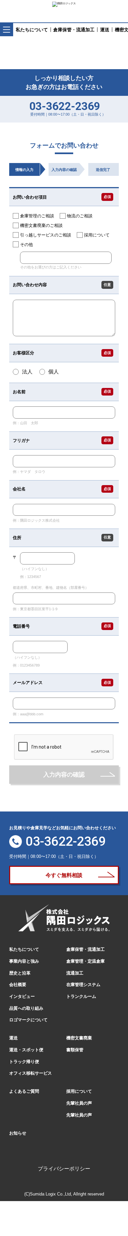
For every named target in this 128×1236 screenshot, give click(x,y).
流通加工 (74, 973)
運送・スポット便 (26, 1049)
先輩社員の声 (79, 1103)
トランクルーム (81, 996)
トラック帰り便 (24, 1061)
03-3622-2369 (64, 106)
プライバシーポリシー (64, 1168)
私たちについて (24, 949)
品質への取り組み (26, 1008)
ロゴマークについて (28, 1019)
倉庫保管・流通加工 (85, 949)
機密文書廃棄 (79, 1037)
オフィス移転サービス (30, 1073)
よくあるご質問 (24, 1091)
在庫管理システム (83, 984)
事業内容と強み (24, 961)
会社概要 (17, 984)
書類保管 (74, 1049)
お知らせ (17, 1133)
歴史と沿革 (20, 973)
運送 (13, 1037)
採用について (79, 1091)
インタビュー (22, 996)
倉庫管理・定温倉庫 (85, 961)
